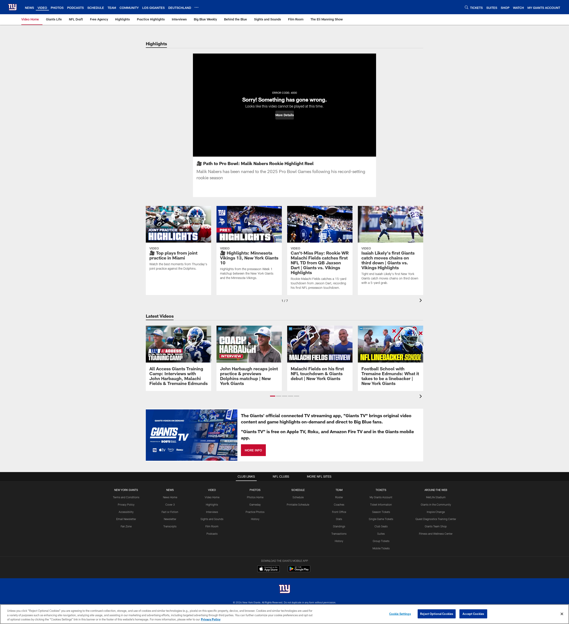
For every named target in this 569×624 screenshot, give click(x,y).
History (255, 518)
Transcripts (169, 526)
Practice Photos (255, 511)
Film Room (211, 526)
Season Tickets (381, 511)
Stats (339, 518)
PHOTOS (255, 489)
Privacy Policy (126, 504)
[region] (284, 614)
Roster (339, 497)
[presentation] (421, 301)
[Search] (466, 7)
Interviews (212, 511)
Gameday (255, 504)
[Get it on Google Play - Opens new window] (299, 571)
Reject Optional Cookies (436, 613)
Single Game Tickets (381, 518)
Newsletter (170, 518)
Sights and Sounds (211, 518)
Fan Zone (126, 526)
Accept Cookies (473, 613)
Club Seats (381, 526)
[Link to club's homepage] (12, 7)
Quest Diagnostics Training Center (435, 518)
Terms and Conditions (126, 497)
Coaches (339, 504)
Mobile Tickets (381, 548)
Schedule (298, 497)
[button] (284, 115)
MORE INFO (253, 450)
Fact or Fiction (170, 511)
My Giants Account (381, 497)
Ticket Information (381, 504)
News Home (170, 497)
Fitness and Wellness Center (436, 533)
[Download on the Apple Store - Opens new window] (268, 569)
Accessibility (126, 511)
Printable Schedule (298, 504)
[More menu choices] (196, 7)
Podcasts (212, 533)
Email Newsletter (126, 518)
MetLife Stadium (436, 497)
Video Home (212, 497)
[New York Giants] (284, 589)
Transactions (339, 533)
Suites (381, 533)
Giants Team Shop (436, 526)
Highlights (212, 504)
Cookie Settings (400, 613)
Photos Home (255, 497)
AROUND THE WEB (436, 489)
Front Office (339, 511)
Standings (339, 526)
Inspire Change (436, 511)
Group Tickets (381, 540)
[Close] (562, 614)
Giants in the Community (436, 504)
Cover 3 (170, 504)
